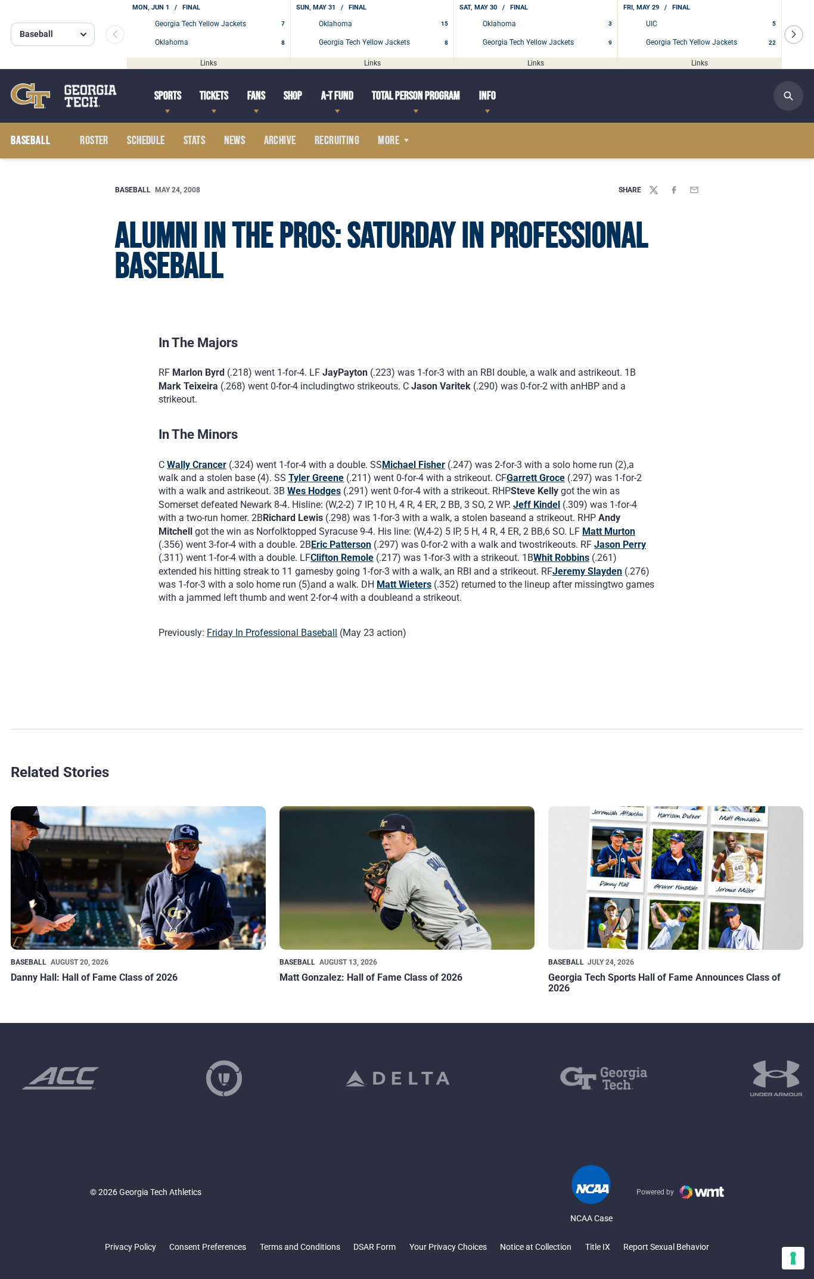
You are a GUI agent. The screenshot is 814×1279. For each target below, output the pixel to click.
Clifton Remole (342, 557)
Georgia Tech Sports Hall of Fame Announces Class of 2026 (664, 983)
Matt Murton (608, 531)
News (235, 140)
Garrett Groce (536, 477)
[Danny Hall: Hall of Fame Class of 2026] (138, 878)
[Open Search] (788, 96)
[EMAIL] (694, 190)
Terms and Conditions (300, 1247)
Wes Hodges (314, 491)
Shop (293, 96)
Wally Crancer (196, 464)
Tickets (214, 96)
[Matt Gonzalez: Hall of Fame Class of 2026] (407, 878)
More (388, 140)
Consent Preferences (207, 1247)
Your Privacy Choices (448, 1247)
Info (487, 96)
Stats (194, 140)
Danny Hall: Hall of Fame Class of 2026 (94, 977)
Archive (280, 140)
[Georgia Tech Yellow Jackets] (64, 95)
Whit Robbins (561, 557)
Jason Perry (620, 544)
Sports (167, 96)
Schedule (145, 140)
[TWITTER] (653, 190)
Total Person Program (416, 96)
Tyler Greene (316, 477)
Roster (94, 140)
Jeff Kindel (536, 504)
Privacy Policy (130, 1247)
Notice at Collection (535, 1247)
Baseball (133, 190)
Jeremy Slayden (587, 571)
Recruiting (337, 140)
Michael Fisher (413, 464)
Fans (256, 96)
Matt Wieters (404, 584)
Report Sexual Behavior (666, 1247)
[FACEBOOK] (674, 190)
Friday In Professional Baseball (272, 632)
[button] (793, 34)
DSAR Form (374, 1247)
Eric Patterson (341, 544)
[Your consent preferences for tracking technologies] (793, 1258)
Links (208, 62)
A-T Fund (337, 96)
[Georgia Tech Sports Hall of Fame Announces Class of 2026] (675, 878)
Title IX (597, 1247)
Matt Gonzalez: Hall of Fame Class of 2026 (370, 977)
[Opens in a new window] (60, 1078)
